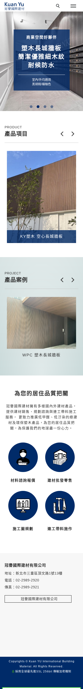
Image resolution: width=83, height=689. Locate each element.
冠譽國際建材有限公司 (38, 599)
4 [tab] (52, 106)
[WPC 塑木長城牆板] (41, 323)
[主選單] (73, 6)
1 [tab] (31, 106)
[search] (58, 6)
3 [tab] (45, 106)
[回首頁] (14, 6)
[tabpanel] (41, 61)
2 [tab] (38, 106)
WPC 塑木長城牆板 (41, 355)
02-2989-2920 (27, 580)
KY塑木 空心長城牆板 (41, 236)
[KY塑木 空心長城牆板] (41, 197)
